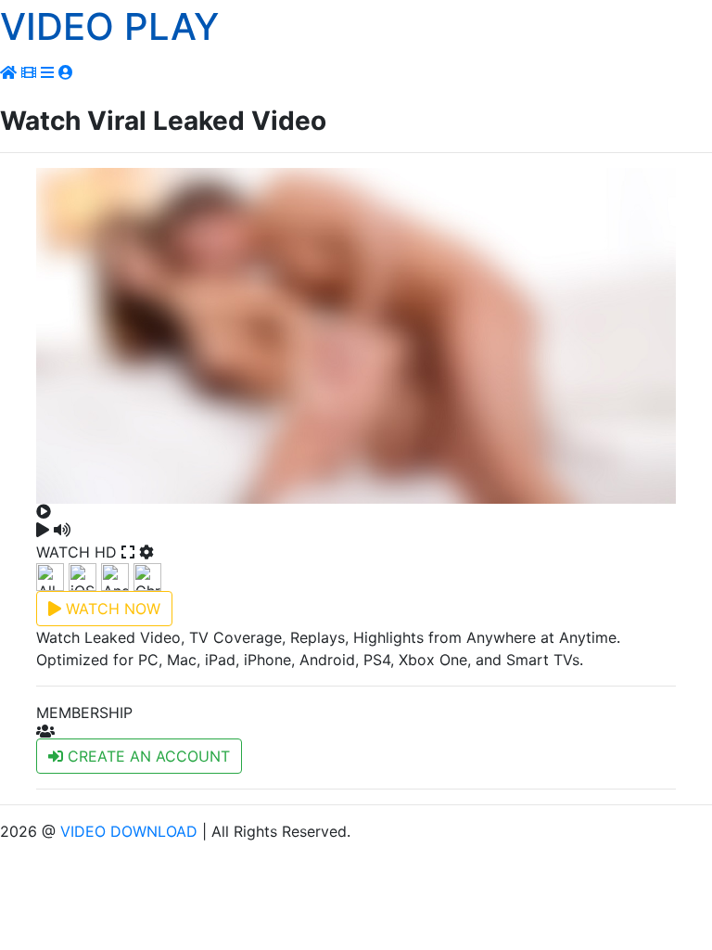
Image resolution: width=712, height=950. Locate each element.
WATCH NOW (110, 608)
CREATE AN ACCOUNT (146, 756)
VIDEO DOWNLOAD (128, 831)
